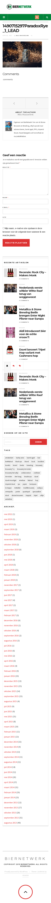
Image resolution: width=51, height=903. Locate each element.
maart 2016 (9, 666)
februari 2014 (10, 792)
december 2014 (11, 741)
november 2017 (11, 585)
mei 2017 (8, 600)
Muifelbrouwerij (28, 488)
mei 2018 (8, 559)
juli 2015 (7, 706)
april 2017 (8, 605)
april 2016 (8, 661)
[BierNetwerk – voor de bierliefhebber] (19, 6)
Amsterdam (9, 458)
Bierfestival (9, 461)
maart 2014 (9, 787)
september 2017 (11, 590)
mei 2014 (8, 777)
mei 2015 (8, 716)
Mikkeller (17, 488)
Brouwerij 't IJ (9, 469)
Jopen (25, 484)
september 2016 (11, 635)
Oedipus (40, 488)
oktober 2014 (10, 752)
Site (4, 217)
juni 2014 (8, 772)
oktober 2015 (10, 691)
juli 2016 (7, 645)
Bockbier (41, 461)
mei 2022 (8, 514)
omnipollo (9, 492)
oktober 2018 (10, 544)
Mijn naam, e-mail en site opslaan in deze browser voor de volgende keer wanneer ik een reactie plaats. (24, 231)
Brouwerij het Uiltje (11, 473)
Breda (22, 465)
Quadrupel (26, 492)
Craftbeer (37, 473)
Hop (36, 480)
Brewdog (30, 465)
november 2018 (11, 539)
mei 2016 (8, 655)
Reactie (6, 167)
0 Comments (24, 279)
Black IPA (18, 461)
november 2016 (11, 625)
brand (15, 465)
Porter (18, 492)
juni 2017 (8, 595)
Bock (33, 461)
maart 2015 (9, 726)
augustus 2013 (10, 822)
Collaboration (26, 473)
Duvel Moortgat (10, 480)
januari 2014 (9, 797)
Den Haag (18, 476)
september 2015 (11, 696)
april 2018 (8, 564)
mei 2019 (8, 519)
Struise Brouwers (17, 495)
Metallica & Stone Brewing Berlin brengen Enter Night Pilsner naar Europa (32, 314)
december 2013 (11, 802)
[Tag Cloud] (20, 366)
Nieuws (22, 284)
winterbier (8, 499)
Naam (5, 197)
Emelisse (22, 480)
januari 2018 (9, 580)
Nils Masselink (22, 35)
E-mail (6, 207)
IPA (19, 484)
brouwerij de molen (24, 469)
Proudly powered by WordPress (16, 871)
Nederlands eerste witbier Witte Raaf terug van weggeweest (30, 292)
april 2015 (8, 721)
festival (30, 480)
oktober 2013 (10, 812)
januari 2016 (9, 676)
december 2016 (11, 620)
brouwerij (39, 465)
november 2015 (11, 686)
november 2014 (11, 747)
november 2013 (11, 807)
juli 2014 (7, 767)
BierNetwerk (25, 859)
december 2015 (11, 681)
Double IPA (28, 476)
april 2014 (8, 782)
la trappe (8, 488)
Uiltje (42, 495)
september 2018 (11, 549)
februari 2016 (10, 671)
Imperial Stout (10, 484)
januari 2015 (9, 736)
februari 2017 (10, 615)
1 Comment (23, 359)
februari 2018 (10, 575)
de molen (8, 476)
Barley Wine (20, 458)
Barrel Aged (31, 458)
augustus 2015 (10, 701)
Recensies (23, 269)
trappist (28, 495)
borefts (7, 465)
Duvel (36, 476)
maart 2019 (9, 529)
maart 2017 (9, 610)
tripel (35, 495)
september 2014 (11, 757)
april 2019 (8, 524)
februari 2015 (10, 731)
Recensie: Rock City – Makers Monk (32, 274)
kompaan (33, 484)
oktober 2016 (10, 630)
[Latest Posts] (7, 366)
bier (39, 458)
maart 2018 (9, 569)
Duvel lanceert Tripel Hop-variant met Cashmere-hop (32, 352)
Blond (27, 461)
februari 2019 (10, 534)
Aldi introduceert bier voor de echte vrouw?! (32, 334)
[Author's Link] (8, 129)
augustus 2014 (10, 762)
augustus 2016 (10, 640)
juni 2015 (8, 711)
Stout (7, 495)
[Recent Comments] (13, 366)
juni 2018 (8, 554)
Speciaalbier (37, 492)
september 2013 (11, 817)
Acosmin (25, 875)
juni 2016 (8, 650)
